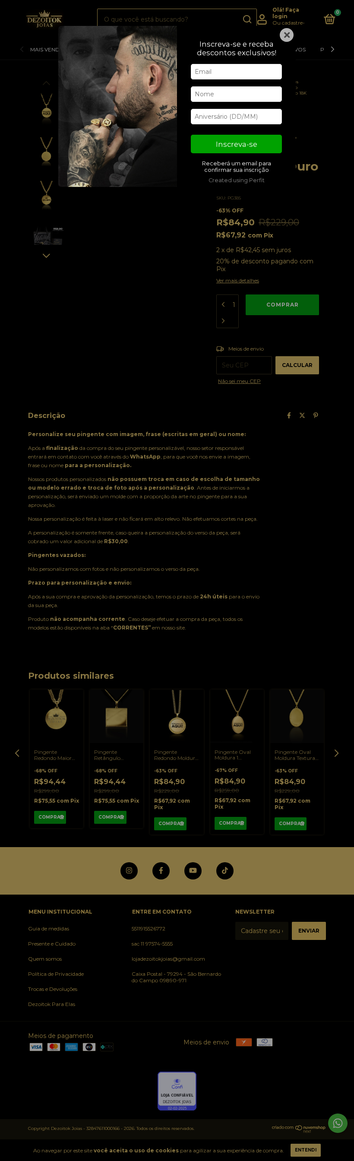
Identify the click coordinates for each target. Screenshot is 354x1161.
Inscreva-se (236, 144)
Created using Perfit (237, 180)
